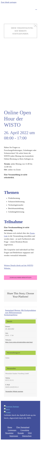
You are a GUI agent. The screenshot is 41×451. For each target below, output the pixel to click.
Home (9, 427)
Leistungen (12, 430)
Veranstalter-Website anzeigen (14, 391)
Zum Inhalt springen (8, 2)
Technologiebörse (10, 315)
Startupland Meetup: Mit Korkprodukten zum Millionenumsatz (20, 311)
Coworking (24, 430)
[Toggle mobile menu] (36, 8)
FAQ (30, 433)
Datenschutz (27, 436)
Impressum (14, 436)
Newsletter (9, 433)
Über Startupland (22, 427)
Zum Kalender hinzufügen (20, 277)
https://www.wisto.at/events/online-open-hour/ (19, 342)
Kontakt (21, 433)
